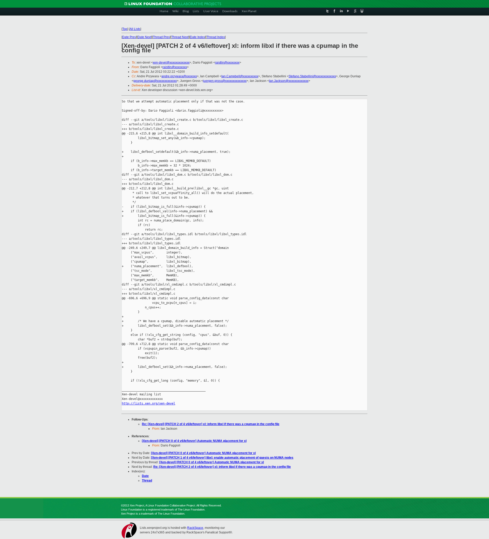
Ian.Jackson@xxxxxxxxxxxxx (288, 81)
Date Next (144, 37)
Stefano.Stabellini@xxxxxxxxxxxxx (312, 76)
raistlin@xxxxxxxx (227, 62)
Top (124, 29)
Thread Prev (161, 37)
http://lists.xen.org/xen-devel (148, 403)
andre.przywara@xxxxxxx (179, 76)
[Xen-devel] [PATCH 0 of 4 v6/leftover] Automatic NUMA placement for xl (194, 441)
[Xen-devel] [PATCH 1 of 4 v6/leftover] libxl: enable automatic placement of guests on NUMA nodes (222, 457)
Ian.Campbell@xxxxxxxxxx (239, 76)
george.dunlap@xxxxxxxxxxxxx (155, 81)
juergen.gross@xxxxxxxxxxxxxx (225, 81)
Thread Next (179, 37)
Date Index (197, 37)
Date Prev (129, 37)
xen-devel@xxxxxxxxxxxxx (171, 62)
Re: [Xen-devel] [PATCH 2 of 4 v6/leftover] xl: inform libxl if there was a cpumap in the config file (210, 424)
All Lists (135, 29)
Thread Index (216, 37)
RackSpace (195, 528)
